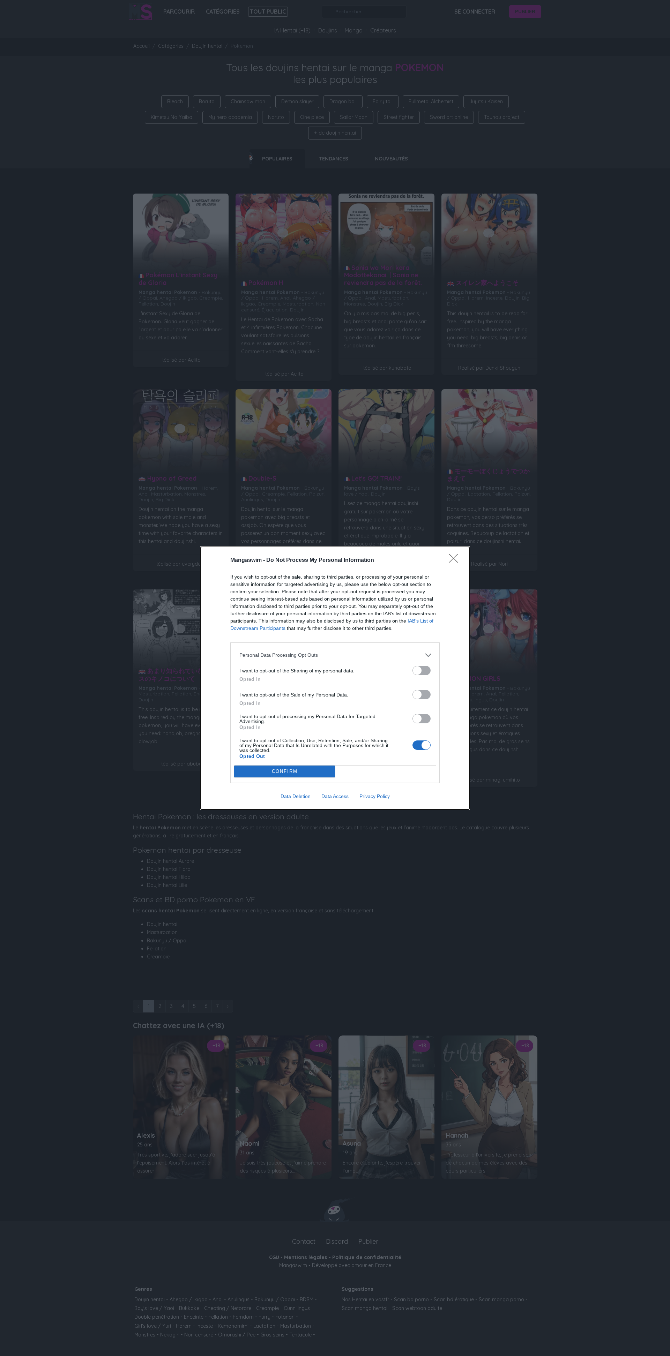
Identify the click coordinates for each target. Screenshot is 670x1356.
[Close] (455, 560)
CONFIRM (285, 771)
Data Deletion (296, 796)
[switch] (421, 670)
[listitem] (335, 655)
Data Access (335, 796)
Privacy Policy (374, 796)
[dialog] (335, 678)
